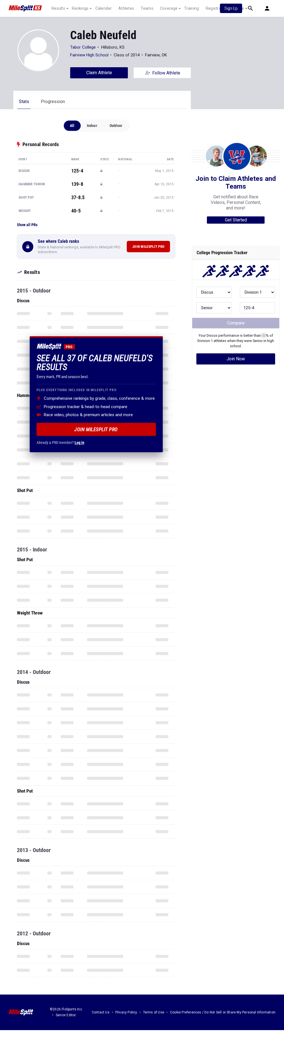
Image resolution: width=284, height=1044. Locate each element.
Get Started (236, 220)
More (239, 8)
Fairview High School (89, 55)
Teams (147, 8)
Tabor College (83, 47)
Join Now (236, 358)
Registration (217, 8)
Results (58, 8)
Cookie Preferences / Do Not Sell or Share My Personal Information (222, 1012)
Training (191, 8)
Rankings (80, 8)
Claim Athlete (99, 72)
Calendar (103, 8)
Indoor (92, 125)
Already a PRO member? (60, 442)
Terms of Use (153, 1012)
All (72, 125)
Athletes (126, 8)
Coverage (169, 8)
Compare (236, 323)
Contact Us (101, 1012)
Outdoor (116, 125)
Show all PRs (27, 225)
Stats (24, 101)
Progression (53, 101)
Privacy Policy (126, 1012)
